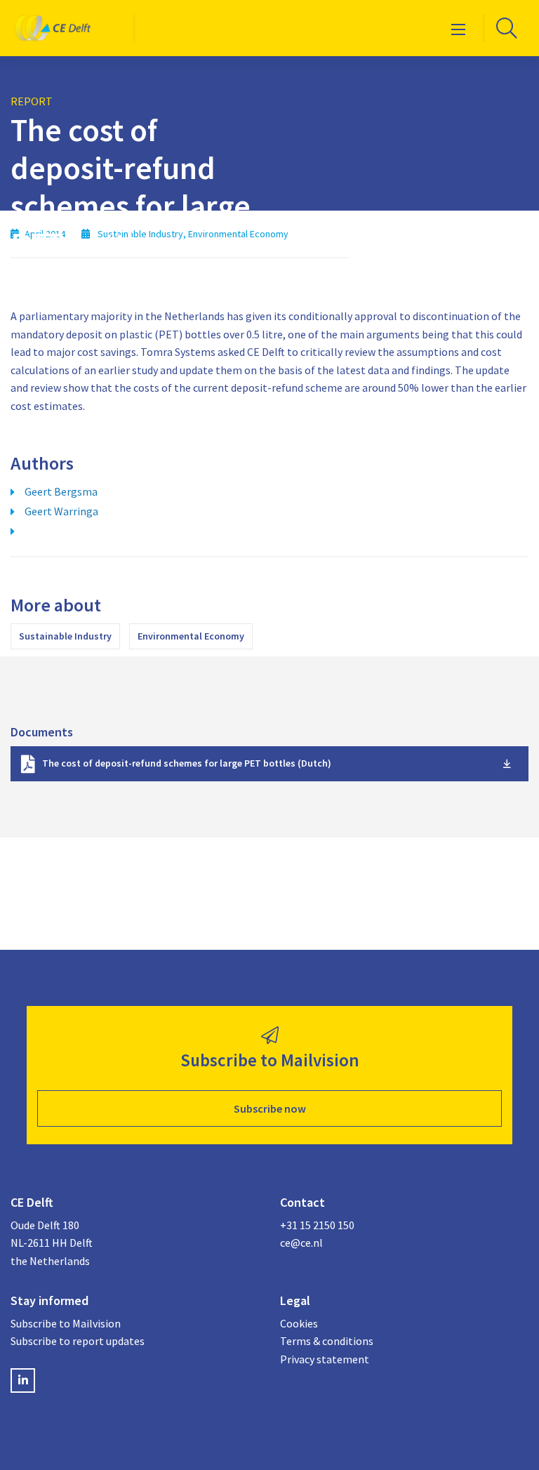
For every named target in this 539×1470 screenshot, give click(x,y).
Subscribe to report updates (78, 1341)
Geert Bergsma (61, 491)
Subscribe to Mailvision (66, 1323)
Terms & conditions (326, 1341)
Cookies (299, 1323)
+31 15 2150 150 (317, 1225)
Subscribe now (270, 1108)
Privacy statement (324, 1359)
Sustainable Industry (65, 636)
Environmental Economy (191, 636)
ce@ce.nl (301, 1243)
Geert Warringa (61, 511)
